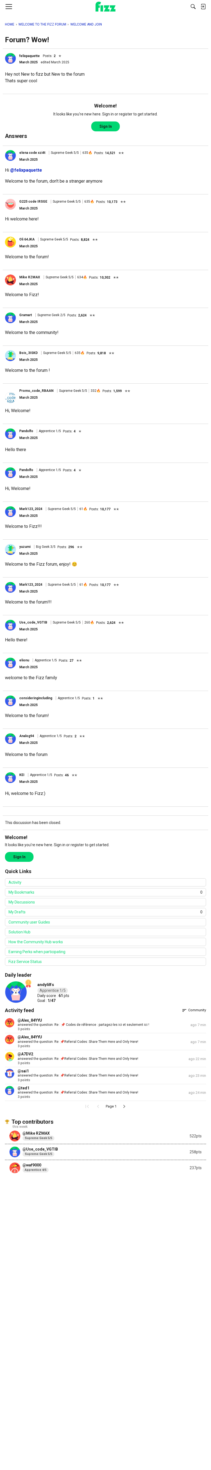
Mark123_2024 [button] (30, 509)
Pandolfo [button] (26, 431)
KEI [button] (21, 775)
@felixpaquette (26, 170)
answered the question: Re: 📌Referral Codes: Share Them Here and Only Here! (78, 1042)
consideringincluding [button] (35, 698)
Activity (15, 882)
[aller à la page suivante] (124, 1106)
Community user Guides (29, 922)
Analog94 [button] (26, 736)
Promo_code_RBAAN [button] (36, 391)
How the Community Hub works (36, 942)
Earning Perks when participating (37, 952)
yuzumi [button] (24, 547)
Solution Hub (19, 932)
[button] (10, 58)
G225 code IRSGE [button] (33, 201)
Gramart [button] (25, 315)
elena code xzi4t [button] (32, 153)
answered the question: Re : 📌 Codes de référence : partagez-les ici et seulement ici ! (83, 1025)
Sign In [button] (105, 126)
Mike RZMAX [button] (29, 277)
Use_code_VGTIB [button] (33, 622)
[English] (106, 6)
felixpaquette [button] (29, 56)
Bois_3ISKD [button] (28, 353)
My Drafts (105, 912)
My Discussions (22, 902)
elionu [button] (24, 660)
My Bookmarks (105, 892)
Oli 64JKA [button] (27, 239)
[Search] (193, 6)
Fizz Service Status (25, 961)
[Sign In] (203, 6)
